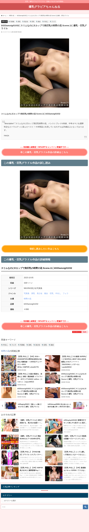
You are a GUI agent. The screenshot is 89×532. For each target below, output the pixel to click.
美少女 (26, 21)
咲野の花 (4, 21)
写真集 (12, 21)
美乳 (19, 21)
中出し (46, 21)
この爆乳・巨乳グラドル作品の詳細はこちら (45, 152)
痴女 (39, 21)
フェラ (54, 21)
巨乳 (33, 21)
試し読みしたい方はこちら (45, 249)
